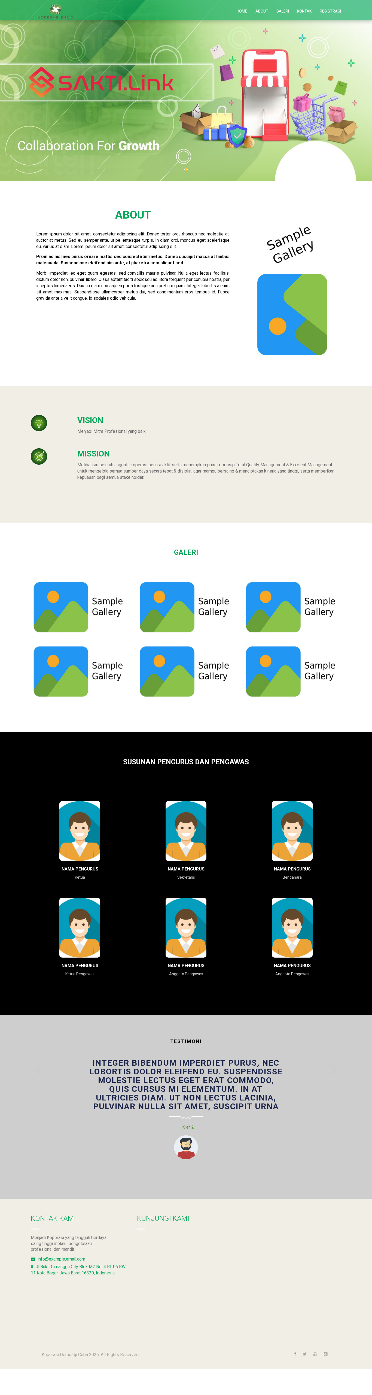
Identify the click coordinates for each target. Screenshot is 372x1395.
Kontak (304, 11)
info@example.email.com (60, 1259)
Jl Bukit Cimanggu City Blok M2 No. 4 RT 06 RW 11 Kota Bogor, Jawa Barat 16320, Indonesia (78, 1270)
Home (242, 11)
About (261, 11)
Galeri (282, 11)
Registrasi (330, 11)
